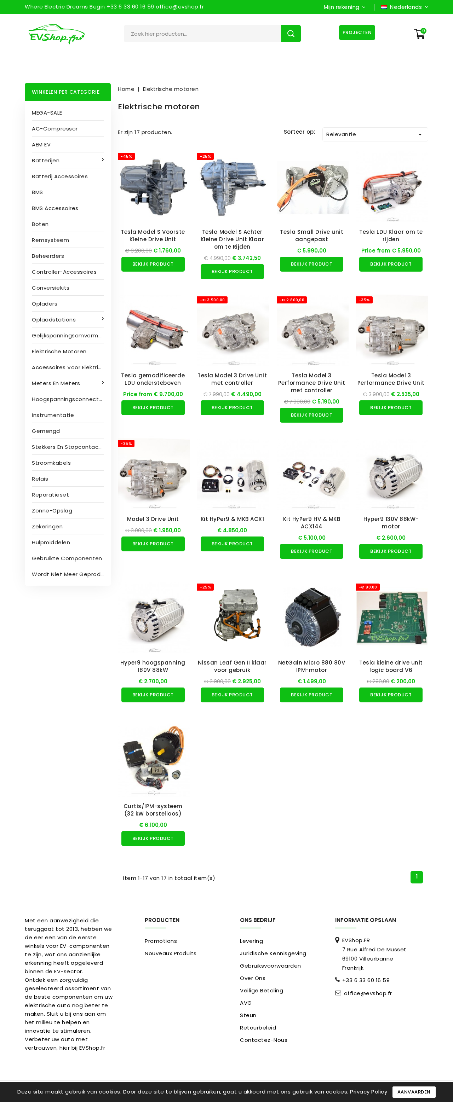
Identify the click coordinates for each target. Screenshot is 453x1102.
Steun (248, 1015)
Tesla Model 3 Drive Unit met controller (232, 379)
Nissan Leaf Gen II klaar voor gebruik (232, 666)
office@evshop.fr (368, 993)
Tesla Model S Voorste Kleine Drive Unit (153, 235)
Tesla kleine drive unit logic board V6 (391, 666)
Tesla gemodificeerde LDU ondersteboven (153, 379)
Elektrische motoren (59, 351)
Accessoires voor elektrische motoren (71, 367)
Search (291, 33)
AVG (246, 1003)
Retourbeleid (258, 1027)
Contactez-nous (263, 1040)
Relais (40, 478)
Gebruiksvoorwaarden (270, 965)
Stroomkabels (51, 462)
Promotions (161, 941)
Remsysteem (50, 240)
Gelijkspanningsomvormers (69, 335)
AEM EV (41, 144)
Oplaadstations (54, 319)
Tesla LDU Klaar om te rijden (391, 235)
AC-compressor (55, 128)
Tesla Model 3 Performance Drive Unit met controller (311, 383)
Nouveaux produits (171, 953)
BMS (37, 192)
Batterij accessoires (60, 176)
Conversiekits (51, 287)
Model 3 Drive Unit (153, 519)
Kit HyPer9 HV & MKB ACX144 (311, 522)
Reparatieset (50, 494)
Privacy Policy (368, 1091)
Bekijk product (153, 264)
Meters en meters (56, 383)
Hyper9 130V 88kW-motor (391, 522)
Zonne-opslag (52, 510)
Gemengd (46, 431)
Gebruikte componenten (67, 558)
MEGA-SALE (47, 112)
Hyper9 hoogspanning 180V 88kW (152, 666)
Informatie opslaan (365, 920)
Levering (251, 941)
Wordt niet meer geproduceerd (71, 574)
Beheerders (48, 256)
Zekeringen (47, 526)
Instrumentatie (53, 415)
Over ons (252, 978)
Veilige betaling (261, 990)
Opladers (44, 303)
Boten (40, 224)
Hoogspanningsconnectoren (71, 399)
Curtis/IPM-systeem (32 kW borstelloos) (153, 809)
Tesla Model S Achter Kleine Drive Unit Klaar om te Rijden (232, 239)
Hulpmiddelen (51, 542)
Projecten (357, 32)
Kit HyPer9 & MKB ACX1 (232, 519)
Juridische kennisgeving (273, 953)
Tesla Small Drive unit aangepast (311, 235)
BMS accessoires (55, 208)
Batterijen (45, 160)
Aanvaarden (414, 1092)
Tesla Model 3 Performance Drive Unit (391, 379)
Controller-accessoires (64, 272)
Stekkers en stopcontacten (70, 447)
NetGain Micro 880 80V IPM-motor (311, 666)
